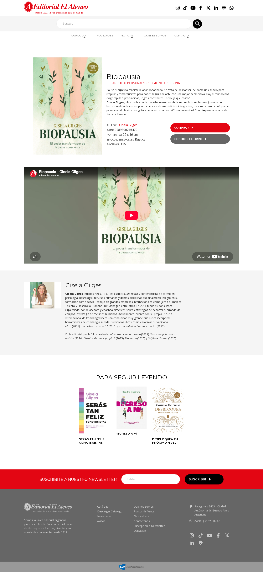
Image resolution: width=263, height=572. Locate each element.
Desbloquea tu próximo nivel (165, 440)
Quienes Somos (155, 35)
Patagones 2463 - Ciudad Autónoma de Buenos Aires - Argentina (212, 510)
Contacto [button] (181, 35)
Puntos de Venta (144, 511)
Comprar (181, 128)
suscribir (197, 479)
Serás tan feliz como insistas (92, 440)
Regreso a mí (126, 433)
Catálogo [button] (78, 35)
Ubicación (140, 530)
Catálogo (103, 506)
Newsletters (141, 516)
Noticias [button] (127, 35)
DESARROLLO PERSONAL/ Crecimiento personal (143, 83)
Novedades (104, 35)
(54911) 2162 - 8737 (206, 521)
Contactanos (142, 521)
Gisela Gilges (128, 125)
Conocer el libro (188, 139)
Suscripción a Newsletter (149, 526)
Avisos (101, 521)
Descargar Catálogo (109, 511)
